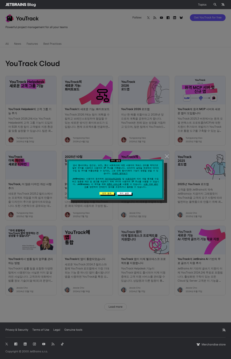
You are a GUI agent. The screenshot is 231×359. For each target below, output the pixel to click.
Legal (56, 329)
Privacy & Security (16, 329)
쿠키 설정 (124, 193)
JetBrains (35, 351)
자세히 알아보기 (120, 173)
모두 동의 (106, 193)
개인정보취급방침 (113, 178)
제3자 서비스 (113, 184)
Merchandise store (213, 346)
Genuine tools (73, 329)
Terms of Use (40, 329)
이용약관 (129, 178)
